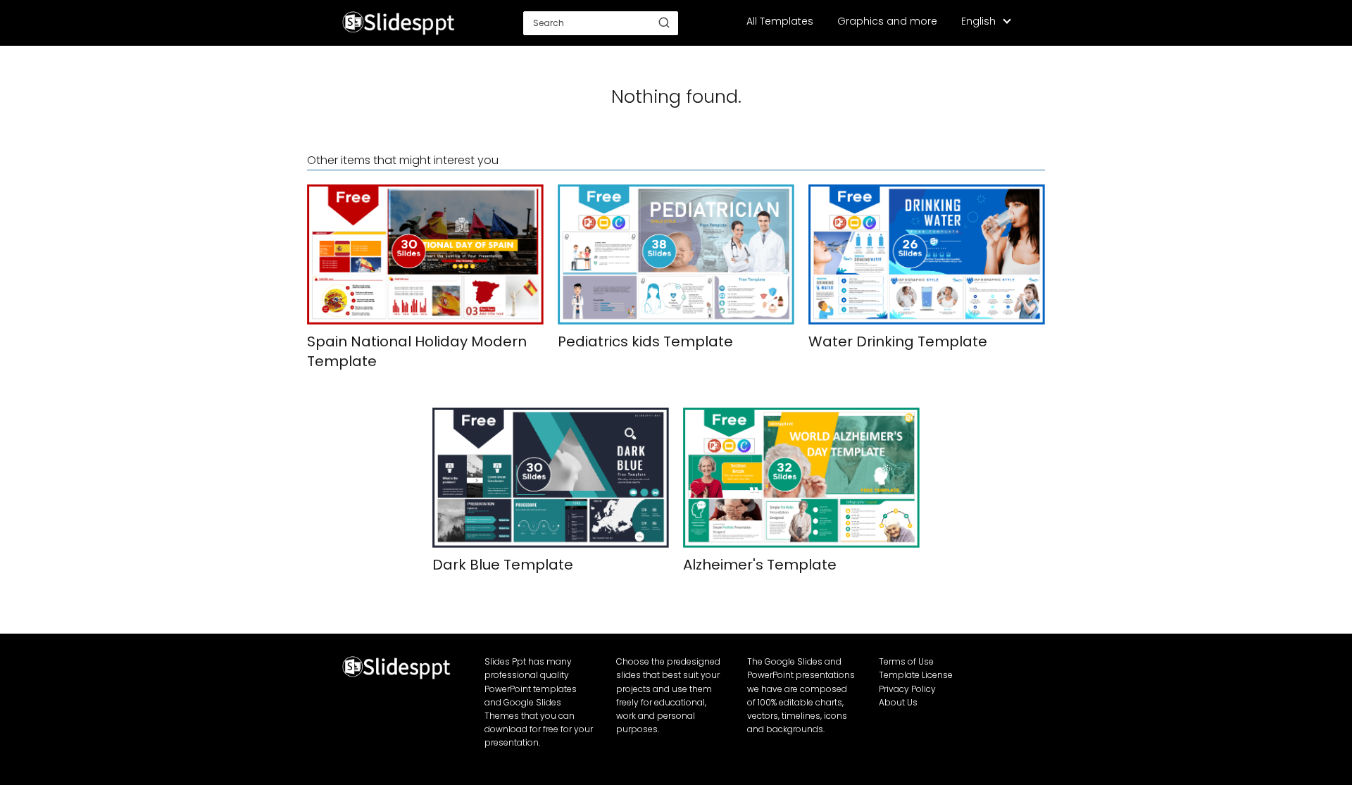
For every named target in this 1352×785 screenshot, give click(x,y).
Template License (916, 675)
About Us (898, 702)
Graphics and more (887, 21)
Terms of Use (906, 661)
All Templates (779, 21)
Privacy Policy (907, 689)
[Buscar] (664, 22)
